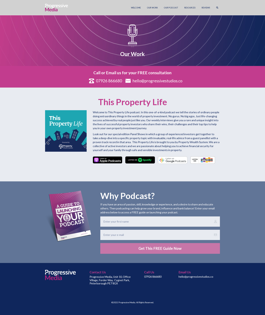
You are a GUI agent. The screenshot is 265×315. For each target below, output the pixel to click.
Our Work (152, 7)
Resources (190, 7)
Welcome (136, 7)
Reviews (206, 7)
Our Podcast (171, 7)
